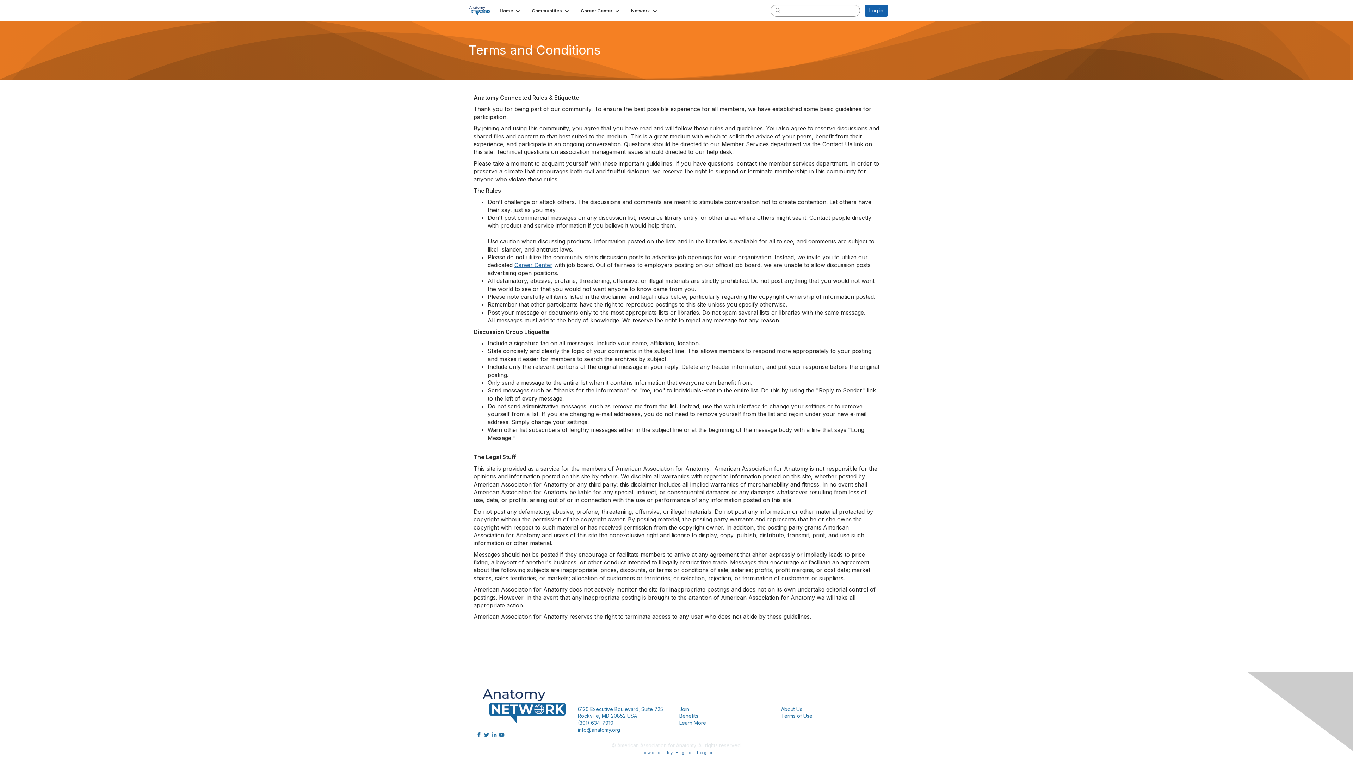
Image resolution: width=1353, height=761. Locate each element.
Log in (876, 10)
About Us (791, 709)
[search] (778, 10)
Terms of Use (797, 716)
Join (684, 709)
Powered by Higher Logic (676, 752)
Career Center (533, 264)
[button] (510, 10)
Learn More (692, 723)
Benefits (688, 716)
